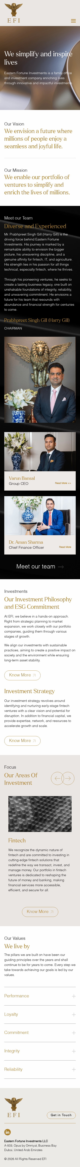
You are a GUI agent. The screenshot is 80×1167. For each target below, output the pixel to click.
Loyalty (11, 1014)
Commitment (16, 1033)
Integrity (12, 1051)
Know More (20, 675)
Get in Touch (61, 1115)
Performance (16, 996)
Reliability (13, 1069)
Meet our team (36, 567)
